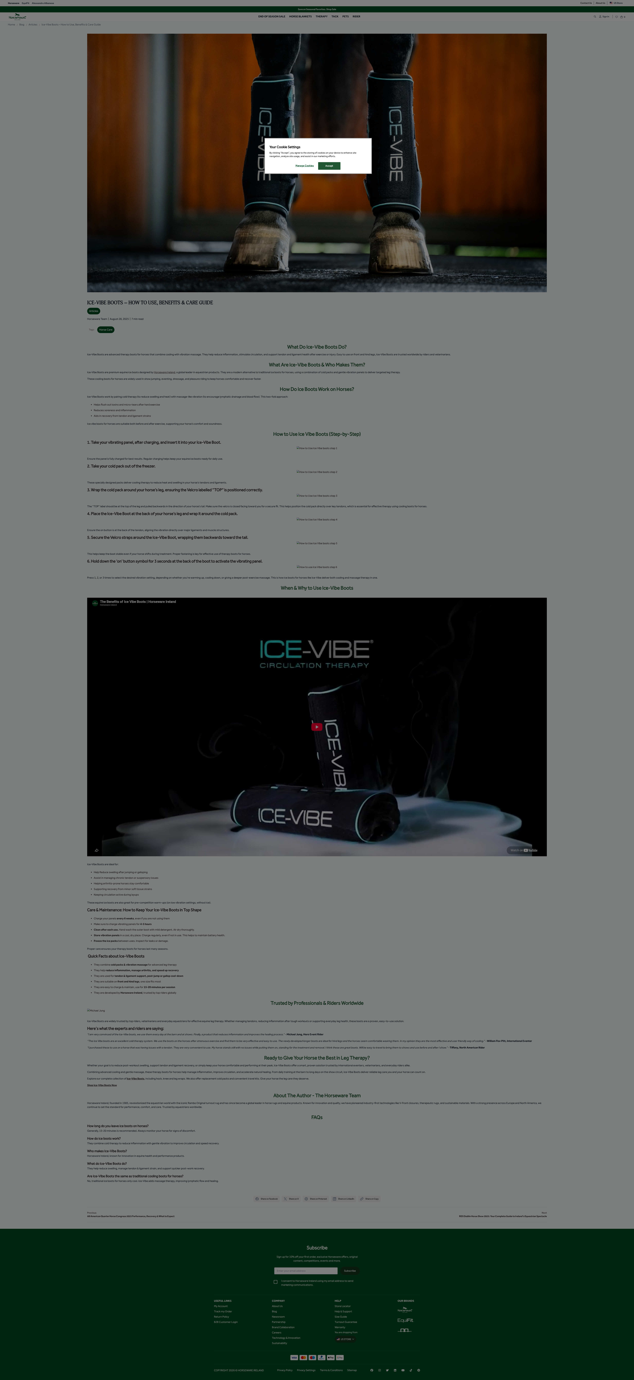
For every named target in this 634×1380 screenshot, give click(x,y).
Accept (329, 165)
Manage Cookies (305, 165)
